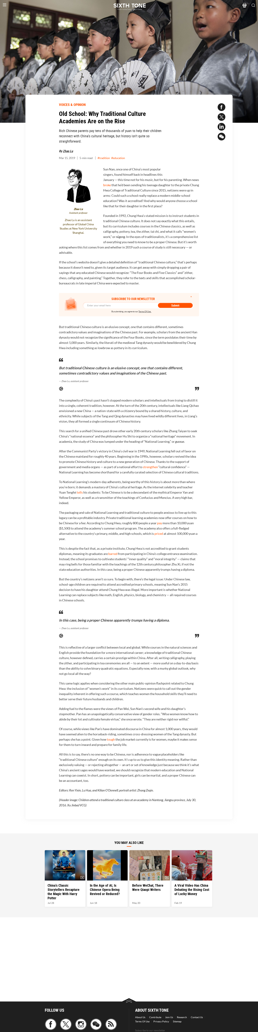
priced (159, 533)
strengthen (150, 467)
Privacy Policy (161, 1021)
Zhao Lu (68, 151)
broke (107, 185)
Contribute (155, 1017)
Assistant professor (78, 212)
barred (113, 554)
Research (182, 1017)
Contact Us (197, 1017)
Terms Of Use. (144, 311)
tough (111, 739)
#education (118, 158)
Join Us (169, 1017)
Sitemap (177, 1021)
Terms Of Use (142, 1021)
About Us (140, 1017)
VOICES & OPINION (72, 104)
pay (160, 523)
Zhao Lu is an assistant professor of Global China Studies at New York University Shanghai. (78, 226)
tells (80, 492)
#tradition (104, 158)
